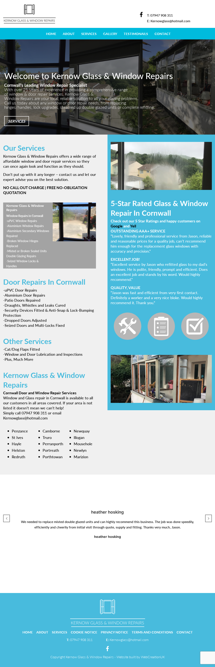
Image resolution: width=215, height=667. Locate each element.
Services (89, 34)
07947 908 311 (161, 15)
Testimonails (136, 34)
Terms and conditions (152, 632)
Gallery (110, 34)
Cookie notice (84, 632)
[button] (6, 518)
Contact (163, 34)
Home (51, 34)
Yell (133, 225)
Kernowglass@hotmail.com (170, 20)
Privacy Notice (114, 632)
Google (117, 225)
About (69, 34)
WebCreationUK (153, 656)
